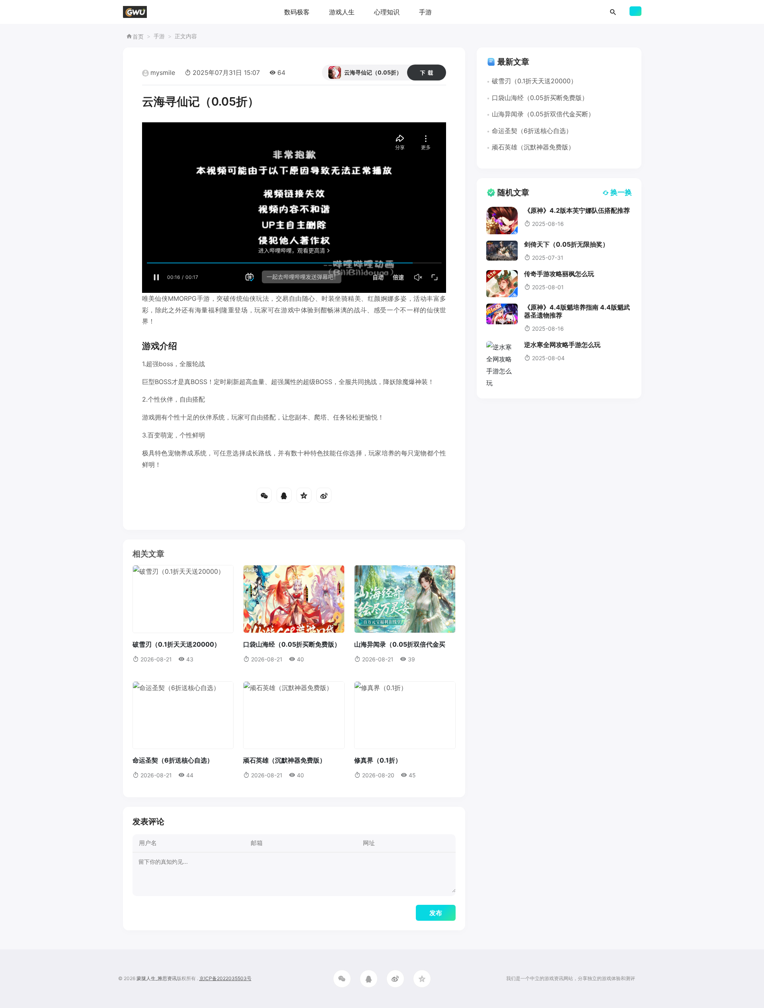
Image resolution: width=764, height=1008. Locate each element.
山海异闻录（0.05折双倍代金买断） (543, 114)
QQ (284, 495)
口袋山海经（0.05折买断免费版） (292, 644)
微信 (264, 495)
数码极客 (297, 12)
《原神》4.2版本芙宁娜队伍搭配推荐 (577, 210)
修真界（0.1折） (377, 760)
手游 (425, 12)
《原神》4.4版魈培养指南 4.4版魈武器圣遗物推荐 (577, 311)
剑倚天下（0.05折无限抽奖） (566, 244)
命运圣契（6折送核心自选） (173, 760)
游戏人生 (342, 12)
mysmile (162, 72)
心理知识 (387, 12)
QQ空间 (304, 495)
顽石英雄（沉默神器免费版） (284, 760)
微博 (323, 495)
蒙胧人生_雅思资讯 (156, 978)
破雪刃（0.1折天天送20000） (176, 644)
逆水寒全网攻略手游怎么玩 (562, 345)
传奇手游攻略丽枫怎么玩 (559, 274)
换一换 (621, 192)
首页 (138, 36)
